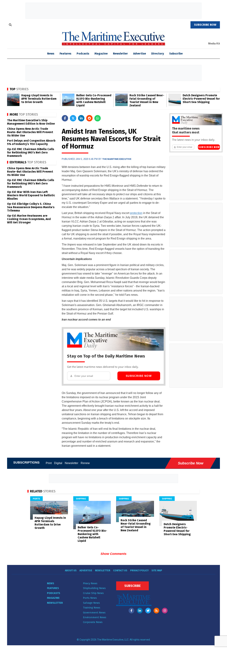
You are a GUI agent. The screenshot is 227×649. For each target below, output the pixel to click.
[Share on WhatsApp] (97, 118)
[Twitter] (148, 610)
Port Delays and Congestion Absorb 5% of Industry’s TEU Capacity (31, 142)
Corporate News (93, 622)
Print (49, 463)
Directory (157, 53)
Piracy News (90, 583)
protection (136, 213)
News (50, 583)
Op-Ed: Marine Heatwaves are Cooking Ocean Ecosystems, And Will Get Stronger (29, 219)
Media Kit (214, 43)
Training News (91, 607)
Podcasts (83, 53)
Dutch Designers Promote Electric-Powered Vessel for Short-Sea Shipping (201, 99)
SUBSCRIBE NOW (205, 24)
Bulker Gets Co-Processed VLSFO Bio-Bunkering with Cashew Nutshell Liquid (93, 100)
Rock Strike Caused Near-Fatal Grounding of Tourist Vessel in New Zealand (146, 100)
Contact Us (120, 570)
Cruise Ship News (93, 593)
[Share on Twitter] (73, 118)
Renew (85, 463)
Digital (58, 463)
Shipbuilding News (94, 588)
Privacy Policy (139, 570)
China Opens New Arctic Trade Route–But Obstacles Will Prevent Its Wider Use (30, 132)
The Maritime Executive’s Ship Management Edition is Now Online (31, 122)
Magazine (101, 53)
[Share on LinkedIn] (81, 118)
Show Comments (113, 554)
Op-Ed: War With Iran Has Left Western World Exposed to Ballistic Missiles (31, 195)
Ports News (90, 597)
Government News (94, 612)
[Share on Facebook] (65, 118)
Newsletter (120, 53)
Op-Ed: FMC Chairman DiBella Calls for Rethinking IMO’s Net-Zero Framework (30, 152)
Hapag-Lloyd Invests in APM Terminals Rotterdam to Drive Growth (38, 99)
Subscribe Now (139, 375)
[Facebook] (131, 610)
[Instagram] (165, 610)
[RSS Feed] (156, 610)
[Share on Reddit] (89, 118)
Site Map (156, 570)
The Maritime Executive (116, 159)
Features (65, 53)
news (50, 53)
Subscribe (176, 53)
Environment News (94, 617)
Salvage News (91, 602)
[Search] (10, 25)
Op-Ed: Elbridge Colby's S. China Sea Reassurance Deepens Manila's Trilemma (30, 207)
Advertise (139, 53)
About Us (71, 570)
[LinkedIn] (140, 610)
